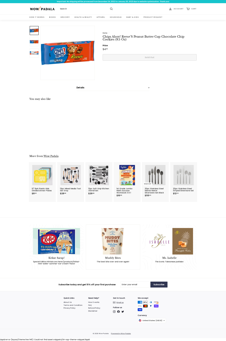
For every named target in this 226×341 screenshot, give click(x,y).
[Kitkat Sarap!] (56, 241)
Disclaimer (92, 311)
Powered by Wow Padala (121, 334)
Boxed (52, 17)
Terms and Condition (73, 305)
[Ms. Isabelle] (169, 241)
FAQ (90, 305)
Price (105, 45)
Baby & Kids (133, 17)
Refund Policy (94, 308)
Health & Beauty (83, 17)
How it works (93, 302)
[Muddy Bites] (113, 241)
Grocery (65, 17)
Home (105, 33)
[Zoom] (68, 53)
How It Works (36, 17)
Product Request (153, 17)
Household (116, 17)
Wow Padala (51, 156)
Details (80, 87)
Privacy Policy (69, 308)
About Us (68, 302)
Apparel (101, 17)
